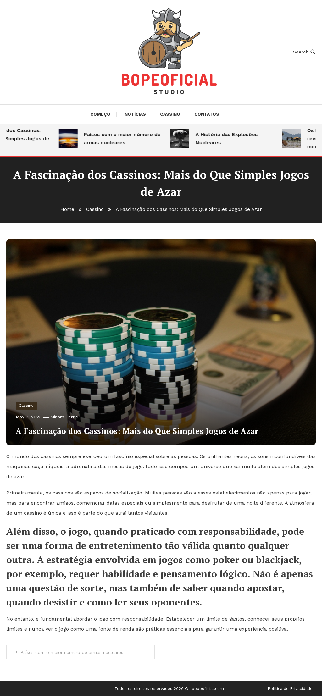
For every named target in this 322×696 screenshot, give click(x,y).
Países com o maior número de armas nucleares (113, 138)
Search (300, 51)
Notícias (135, 114)
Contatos (206, 114)
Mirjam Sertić (64, 416)
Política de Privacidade (290, 689)
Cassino (170, 114)
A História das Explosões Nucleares (218, 138)
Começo (100, 114)
